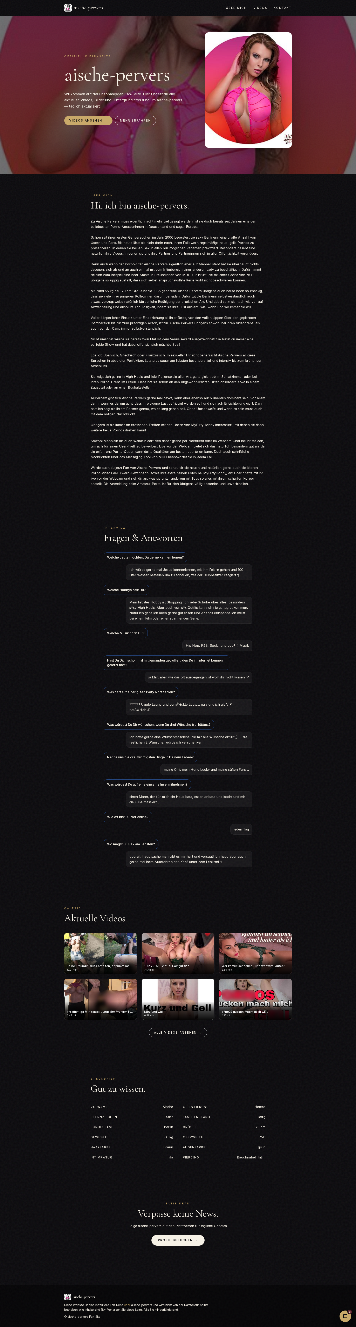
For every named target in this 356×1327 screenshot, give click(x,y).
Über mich (236, 7)
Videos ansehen (88, 120)
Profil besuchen (178, 1240)
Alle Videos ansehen (178, 1032)
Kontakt (283, 7)
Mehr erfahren (135, 120)
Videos (260, 7)
